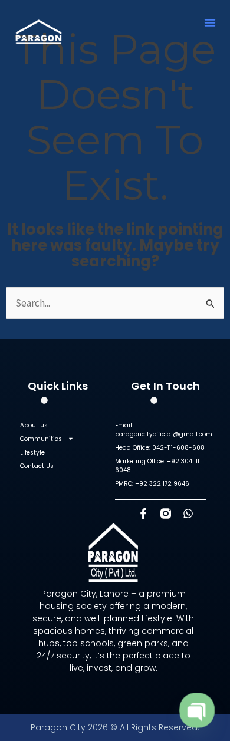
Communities (41, 438)
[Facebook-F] (143, 513)
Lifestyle (32, 452)
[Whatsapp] (188, 513)
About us (34, 425)
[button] (210, 22)
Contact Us (37, 466)
